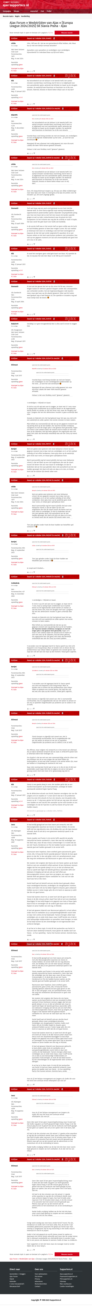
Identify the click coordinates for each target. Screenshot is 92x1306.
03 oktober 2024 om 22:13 (49, 587)
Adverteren (39, 1281)
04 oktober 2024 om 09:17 (47, 545)
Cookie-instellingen (67, 1286)
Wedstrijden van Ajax (43, 23)
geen (21, 65)
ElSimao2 (14, 365)
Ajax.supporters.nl (66, 1274)
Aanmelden (14, 1274)
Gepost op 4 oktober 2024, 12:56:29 (39, 713)
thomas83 (14, 208)
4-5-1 (21, 97)
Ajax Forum (17, 23)
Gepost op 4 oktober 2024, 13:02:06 (39, 780)
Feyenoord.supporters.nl (68, 1276)
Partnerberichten (41, 1284)
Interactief (34, 11)
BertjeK (13, 449)
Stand (12, 1279)
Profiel (49, 11)
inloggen (6, 2)
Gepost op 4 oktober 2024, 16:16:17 (39, 944)
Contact (37, 1286)
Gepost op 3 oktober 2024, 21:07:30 (39, 281)
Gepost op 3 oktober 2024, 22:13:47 (39, 358)
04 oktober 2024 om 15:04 (47, 954)
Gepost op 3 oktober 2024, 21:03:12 (39, 249)
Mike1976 (14, 115)
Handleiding (25, 16)
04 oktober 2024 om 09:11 (48, 490)
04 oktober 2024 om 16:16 (49, 1099)
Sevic (13, 825)
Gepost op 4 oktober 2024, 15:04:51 (39, 820)
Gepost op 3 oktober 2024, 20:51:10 (39, 158)
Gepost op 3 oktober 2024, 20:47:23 (39, 76)
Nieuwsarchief (15, 1286)
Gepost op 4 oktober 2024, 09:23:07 (39, 535)
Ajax (16, 45)
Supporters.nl (66, 1269)
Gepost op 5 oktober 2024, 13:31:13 (39, 1089)
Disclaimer (38, 1276)
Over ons (39, 1269)
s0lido (13, 43)
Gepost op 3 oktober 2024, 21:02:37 (39, 203)
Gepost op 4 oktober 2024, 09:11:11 (39, 444)
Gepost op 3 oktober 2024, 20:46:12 (39, 38)
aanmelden (15, 2)
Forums (24, 11)
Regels (17, 16)
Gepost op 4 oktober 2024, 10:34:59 (39, 660)
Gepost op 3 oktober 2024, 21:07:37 (39, 319)
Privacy (37, 1279)
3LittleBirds (15, 583)
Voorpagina (7, 11)
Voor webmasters (41, 1274)
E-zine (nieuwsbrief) (17, 1284)
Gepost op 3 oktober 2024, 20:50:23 (39, 109)
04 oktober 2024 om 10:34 (48, 723)
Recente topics (8, 16)
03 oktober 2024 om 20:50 (49, 368)
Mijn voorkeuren (65, 1284)
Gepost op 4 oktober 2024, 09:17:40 (39, 480)
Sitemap (63, 1281)
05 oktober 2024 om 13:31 (47, 1169)
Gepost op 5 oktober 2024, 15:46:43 (39, 1159)
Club (42, 11)
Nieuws (16, 11)
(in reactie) (56, 109)
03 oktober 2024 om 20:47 (46, 119)
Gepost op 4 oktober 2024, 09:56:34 (39, 577)
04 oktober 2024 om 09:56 (50, 670)
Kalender (13, 1281)
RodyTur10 (14, 324)
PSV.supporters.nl (66, 1279)
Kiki (12, 81)
